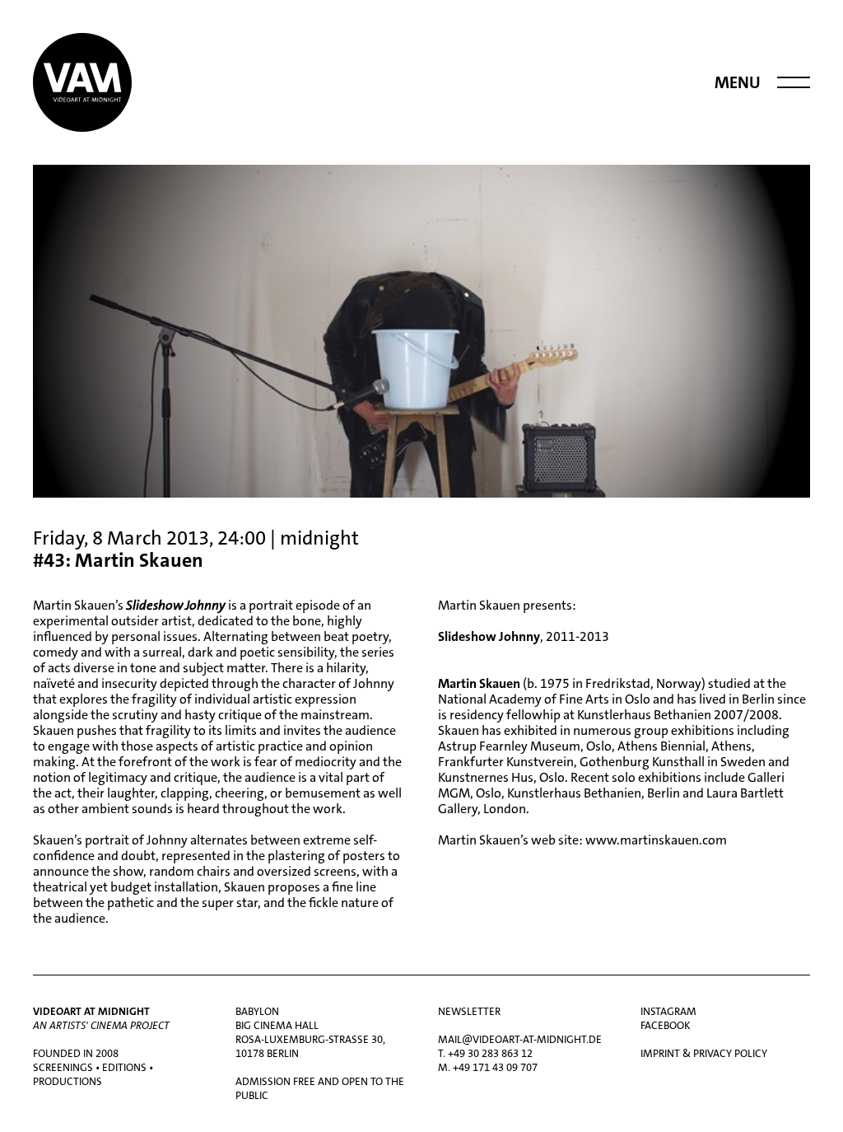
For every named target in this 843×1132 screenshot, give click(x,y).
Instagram (668, 1011)
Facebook (665, 1025)
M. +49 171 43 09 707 (488, 1067)
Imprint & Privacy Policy (703, 1053)
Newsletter (469, 1011)
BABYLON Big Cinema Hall (277, 1018)
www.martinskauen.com (656, 840)
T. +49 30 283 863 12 (485, 1053)
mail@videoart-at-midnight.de (520, 1039)
